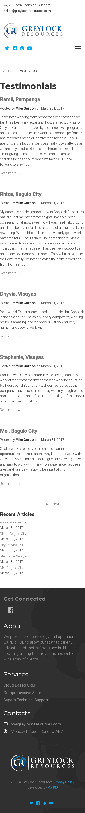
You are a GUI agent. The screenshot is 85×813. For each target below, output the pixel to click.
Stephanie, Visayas (22, 357)
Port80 (53, 787)
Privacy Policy (63, 782)
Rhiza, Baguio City (21, 194)
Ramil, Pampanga (20, 99)
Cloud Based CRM (19, 685)
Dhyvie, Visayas (18, 294)
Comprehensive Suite (22, 692)
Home (4, 70)
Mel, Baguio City (18, 431)
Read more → (10, 173)
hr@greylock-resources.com (30, 11)
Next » (56, 504)
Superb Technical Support (26, 700)
